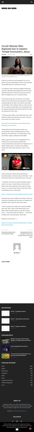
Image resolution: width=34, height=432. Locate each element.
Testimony (14, 8)
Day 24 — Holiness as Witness (18, 326)
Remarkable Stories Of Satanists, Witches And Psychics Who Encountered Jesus (25, 235)
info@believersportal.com (20, 411)
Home (3, 6)
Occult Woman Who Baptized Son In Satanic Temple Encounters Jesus (16, 49)
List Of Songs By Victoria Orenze (19, 346)
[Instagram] (17, 421)
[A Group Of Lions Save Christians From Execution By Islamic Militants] (5, 356)
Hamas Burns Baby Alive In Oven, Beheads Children (8, 233)
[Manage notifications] (30, 428)
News (9, 8)
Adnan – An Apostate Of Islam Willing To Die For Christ (17, 194)
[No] (32, 427)
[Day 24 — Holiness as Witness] (5, 328)
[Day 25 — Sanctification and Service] (5, 321)
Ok (17, 429)
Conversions (8, 6)
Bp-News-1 (4, 54)
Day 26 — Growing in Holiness (18, 311)
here (16, 219)
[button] (2, 2)
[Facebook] (12, 421)
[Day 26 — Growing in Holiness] (5, 313)
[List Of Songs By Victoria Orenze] (5, 348)
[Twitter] (21, 421)
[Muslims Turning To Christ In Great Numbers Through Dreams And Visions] (5, 341)
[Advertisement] (17, 27)
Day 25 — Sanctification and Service (20, 319)
